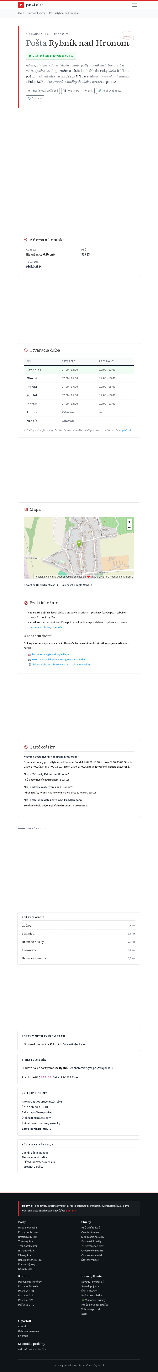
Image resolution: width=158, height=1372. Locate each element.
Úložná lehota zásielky (36, 1118)
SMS (88, 91)
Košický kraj (25, 1269)
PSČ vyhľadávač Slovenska (38, 1162)
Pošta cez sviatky (91, 1295)
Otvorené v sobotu (92, 1251)
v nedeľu (57, 627)
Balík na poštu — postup (37, 1112)
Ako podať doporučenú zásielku (42, 1101)
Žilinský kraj (24, 1255)
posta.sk (112, 82)
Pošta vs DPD (26, 1291)
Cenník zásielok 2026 (35, 1153)
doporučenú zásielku (68, 71)
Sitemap (23, 1336)
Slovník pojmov (90, 1286)
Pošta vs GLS (26, 1295)
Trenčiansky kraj (27, 1246)
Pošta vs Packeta (28, 1286)
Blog (84, 1314)
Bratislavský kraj (27, 1237)
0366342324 (33, 266)
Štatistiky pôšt (90, 1260)
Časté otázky (89, 1291)
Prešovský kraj (26, 1264)
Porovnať (35, 98)
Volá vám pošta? (90, 1309)
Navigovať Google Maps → (76, 585)
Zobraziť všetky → (73, 1044)
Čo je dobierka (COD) (35, 1107)
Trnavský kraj (25, 1241)
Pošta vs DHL (26, 1305)
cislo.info (32, 1349)
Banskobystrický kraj (30, 1260)
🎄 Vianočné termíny (93, 1300)
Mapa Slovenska (27, 1228)
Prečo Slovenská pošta (94, 1305)
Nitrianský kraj (37, 13)
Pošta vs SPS (26, 1300)
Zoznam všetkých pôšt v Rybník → (91, 1068)
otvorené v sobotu (39, 627)
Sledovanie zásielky (34, 1157)
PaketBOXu (36, 82)
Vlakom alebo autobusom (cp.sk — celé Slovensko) (61, 665)
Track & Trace (77, 76)
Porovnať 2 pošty (32, 1167)
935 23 (85, 254)
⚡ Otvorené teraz (92, 1246)
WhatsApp (71, 91)
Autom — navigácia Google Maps (50, 654)
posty (31, 5)
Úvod (21, 13)
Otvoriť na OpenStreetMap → (41, 585)
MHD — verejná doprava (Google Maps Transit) (58, 660)
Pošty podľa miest (29, 1232)
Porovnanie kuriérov (30, 1282)
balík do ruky (97, 71)
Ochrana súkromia (28, 1331)
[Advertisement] (79, 139)
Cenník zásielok (90, 1232)
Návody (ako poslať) (92, 1282)
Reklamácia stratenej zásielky (41, 1123)
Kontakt (23, 1326)
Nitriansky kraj (26, 1251)
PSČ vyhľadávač (90, 1228)
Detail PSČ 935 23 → (65, 1077)
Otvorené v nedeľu (92, 1255)
